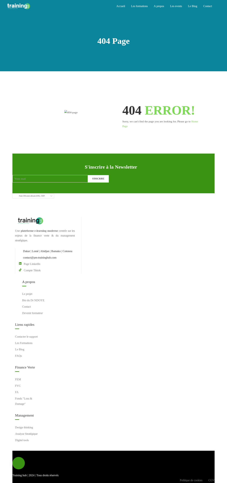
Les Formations (23, 343)
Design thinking (24, 427)
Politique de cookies (191, 480)
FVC (18, 385)
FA (17, 392)
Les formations (139, 6)
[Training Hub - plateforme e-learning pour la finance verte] (18, 6)
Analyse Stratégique (26, 433)
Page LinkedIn (32, 263)
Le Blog (192, 6)
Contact (207, 6)
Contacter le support (26, 336)
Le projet (27, 293)
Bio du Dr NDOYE (33, 300)
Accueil (120, 6)
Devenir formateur (32, 313)
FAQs (18, 355)
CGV (211, 480)
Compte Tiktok (32, 270)
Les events (176, 6)
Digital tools (22, 440)
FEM (18, 379)
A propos (159, 6)
